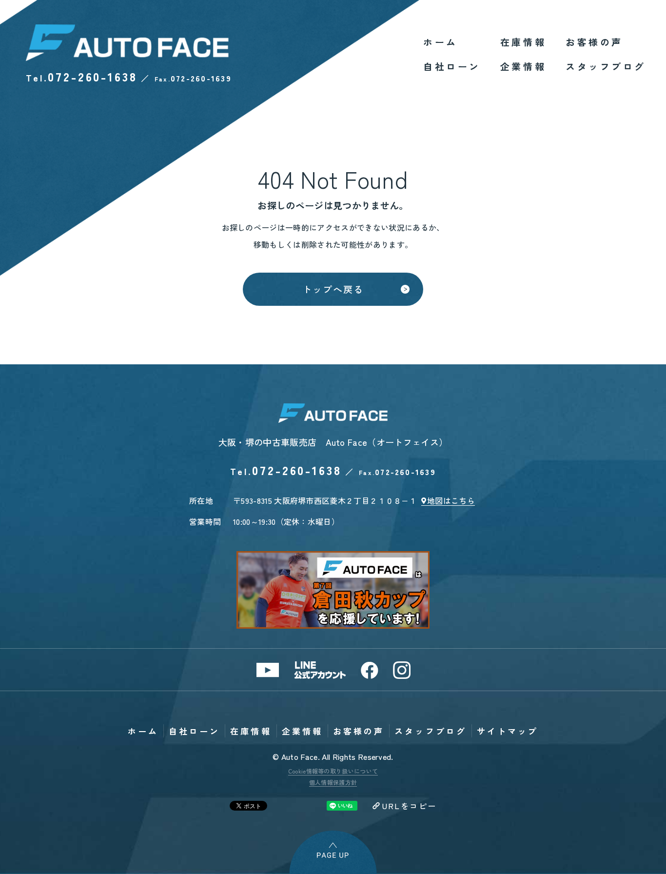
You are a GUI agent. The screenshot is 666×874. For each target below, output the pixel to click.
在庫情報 (523, 41)
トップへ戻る (332, 289)
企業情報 (523, 66)
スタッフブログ (606, 66)
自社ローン (452, 66)
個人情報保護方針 (333, 782)
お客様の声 (594, 41)
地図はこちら (451, 501)
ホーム (440, 41)
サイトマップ (507, 731)
